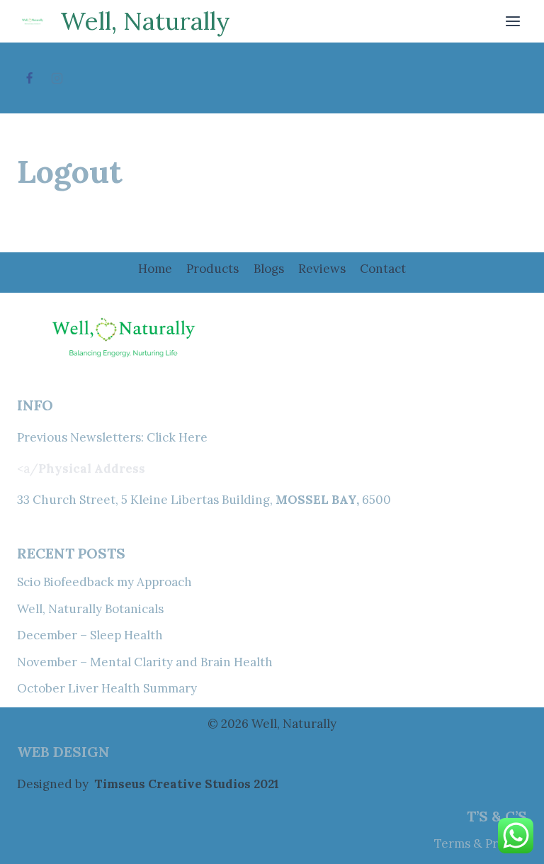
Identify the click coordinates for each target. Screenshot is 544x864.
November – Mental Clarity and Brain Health (145, 662)
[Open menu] (512, 21)
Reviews (322, 268)
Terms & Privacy (480, 843)
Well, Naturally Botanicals (90, 609)
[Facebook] (29, 78)
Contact (383, 268)
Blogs (269, 268)
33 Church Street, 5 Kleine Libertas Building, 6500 (204, 499)
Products (212, 268)
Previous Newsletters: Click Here (112, 437)
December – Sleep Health (90, 635)
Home (155, 268)
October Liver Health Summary (107, 688)
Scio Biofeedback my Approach (104, 582)
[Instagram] (57, 78)
